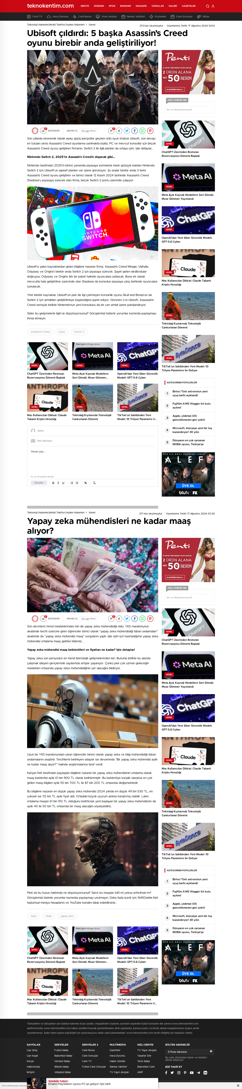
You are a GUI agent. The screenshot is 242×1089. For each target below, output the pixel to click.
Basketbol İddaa (63, 1056)
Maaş (49, 916)
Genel (92, 25)
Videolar (157, 6)
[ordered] (71, 483)
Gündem (99, 6)
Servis (85, 6)
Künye (30, 1061)
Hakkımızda (33, 1067)
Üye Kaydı (32, 1056)
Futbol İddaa (61, 1050)
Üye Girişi (32, 1050)
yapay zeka (67, 916)
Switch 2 (79, 332)
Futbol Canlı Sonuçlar (94, 1067)
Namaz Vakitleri (136, 16)
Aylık (33, 916)
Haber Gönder (117, 1061)
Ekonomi (125, 6)
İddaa (205, 16)
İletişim (31, 1072)
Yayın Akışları (109, 16)
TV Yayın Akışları (119, 1072)
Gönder (39, 482)
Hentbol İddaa (62, 1061)
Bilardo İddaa (61, 1067)
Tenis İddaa (143, 1061)
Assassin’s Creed (40, 332)
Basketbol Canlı (146, 1067)
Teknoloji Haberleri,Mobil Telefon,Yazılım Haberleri (56, 25)
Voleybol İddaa (62, 1072)
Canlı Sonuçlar (184, 16)
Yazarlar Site (144, 1056)
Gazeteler (189, 6)
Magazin (141, 6)
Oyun (62, 332)
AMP (140, 1072)
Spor (112, 6)
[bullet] (76, 483)
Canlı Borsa (84, 16)
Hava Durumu (60, 16)
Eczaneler (160, 16)
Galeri (173, 6)
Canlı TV (37, 16)
